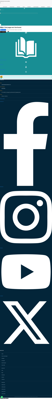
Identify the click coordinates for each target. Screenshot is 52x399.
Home (1, 35)
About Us (48, 6)
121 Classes (2, 69)
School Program (36, 6)
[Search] (8, 31)
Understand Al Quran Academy (5, 1)
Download (2, 74)
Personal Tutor (12, 6)
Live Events (29, 6)
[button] (24, 8)
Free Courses (5, 6)
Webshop (18, 6)
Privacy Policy (2, 98)
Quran (24, 6)
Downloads (43, 6)
